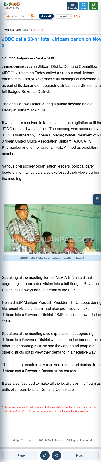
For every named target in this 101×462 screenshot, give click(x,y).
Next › (81, 455)
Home (25, 30)
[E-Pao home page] (45, 455)
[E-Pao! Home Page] (11, 6)
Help (16, 440)
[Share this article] (56, 455)
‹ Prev (20, 455)
